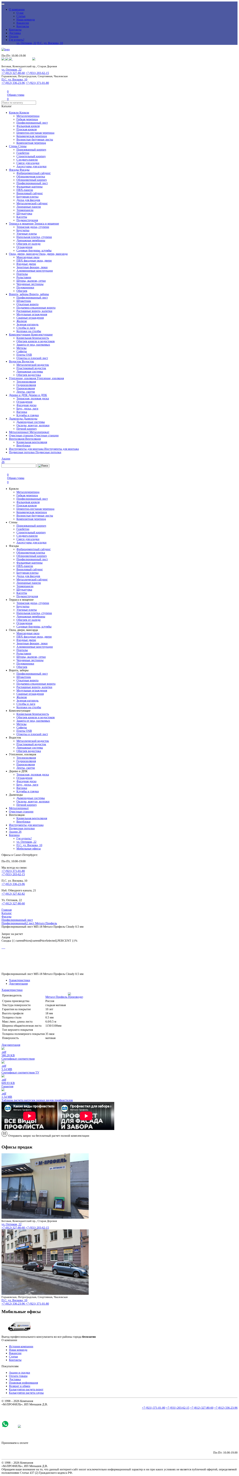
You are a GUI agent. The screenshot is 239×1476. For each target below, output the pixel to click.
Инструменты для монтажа (26, 448)
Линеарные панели (28, 206)
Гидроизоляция (26, 385)
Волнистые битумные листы (34, 139)
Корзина (14, 835)
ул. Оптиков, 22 (26, 43)
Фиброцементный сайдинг (33, 173)
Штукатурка (24, 213)
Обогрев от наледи (28, 243)
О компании (17, 9)
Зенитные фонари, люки (32, 267)
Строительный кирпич (31, 156)
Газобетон (22, 153)
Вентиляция (17, 438)
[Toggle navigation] (2, 4)
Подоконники (25, 287)
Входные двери (26, 263)
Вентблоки (23, 445)
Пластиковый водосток (31, 368)
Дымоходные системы (30, 422)
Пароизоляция (25, 388)
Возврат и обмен (19, 1386)
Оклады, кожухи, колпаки (32, 425)
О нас (20, 12)
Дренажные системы (29, 371)
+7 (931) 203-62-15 (37, 73)
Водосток (15, 361)
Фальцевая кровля (28, 126)
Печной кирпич (26, 428)
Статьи (20, 16)
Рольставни (23, 277)
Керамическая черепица (31, 136)
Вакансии (22, 22)
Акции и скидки (19, 1372)
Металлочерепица (27, 116)
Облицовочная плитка (30, 176)
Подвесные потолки (22, 452)
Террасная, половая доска (32, 398)
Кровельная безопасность (32, 337)
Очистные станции (21, 435)
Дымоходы (16, 418)
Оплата (13, 36)
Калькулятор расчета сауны (26, 1392)
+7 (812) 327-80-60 (13, 73)
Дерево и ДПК (18, 395)
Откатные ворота (27, 304)
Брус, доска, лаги (27, 408)
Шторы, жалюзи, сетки (31, 280)
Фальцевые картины (29, 186)
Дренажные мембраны (30, 240)
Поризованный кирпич (31, 149)
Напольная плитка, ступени (34, 237)
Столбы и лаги (25, 327)
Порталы (22, 274)
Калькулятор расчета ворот (26, 1389)
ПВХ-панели (24, 190)
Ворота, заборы (19, 294)
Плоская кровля (26, 129)
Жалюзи (21, 321)
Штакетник (23, 300)
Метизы (21, 348)
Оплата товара (18, 1376)
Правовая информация (23, 1382)
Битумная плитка (27, 196)
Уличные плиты (26, 233)
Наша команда (25, 19)
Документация (18, 983)
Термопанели (24, 210)
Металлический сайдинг (32, 203)
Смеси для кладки (27, 163)
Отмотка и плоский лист (32, 358)
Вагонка (21, 411)
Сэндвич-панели (27, 159)
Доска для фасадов (28, 200)
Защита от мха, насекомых (33, 344)
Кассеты (21, 216)
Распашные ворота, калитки (34, 311)
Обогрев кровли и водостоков (35, 341)
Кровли (14, 112)
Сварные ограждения (30, 317)
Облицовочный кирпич (31, 179)
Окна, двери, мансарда (24, 253)
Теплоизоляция (26, 381)
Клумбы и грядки (27, 415)
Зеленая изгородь (27, 324)
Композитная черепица (31, 142)
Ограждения (24, 247)
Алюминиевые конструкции (34, 270)
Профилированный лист (32, 122)
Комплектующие (20, 334)
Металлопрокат (19, 432)
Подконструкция (27, 220)
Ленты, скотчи (25, 391)
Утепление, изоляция (23, 378)
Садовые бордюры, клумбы (34, 250)
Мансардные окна (27, 257)
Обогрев (21, 290)
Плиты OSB (24, 354)
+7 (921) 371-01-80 (37, 82)
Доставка (15, 33)
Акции (15, 831)
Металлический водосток (32, 364)
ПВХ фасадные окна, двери (34, 260)
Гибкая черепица (27, 119)
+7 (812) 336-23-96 (13, 82)
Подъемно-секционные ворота (35, 307)
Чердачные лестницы (30, 284)
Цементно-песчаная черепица (35, 132)
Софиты (21, 351)
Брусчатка (22, 230)
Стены (13, 146)
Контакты (22, 26)
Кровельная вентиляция (31, 442)
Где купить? (16, 39)
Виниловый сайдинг (29, 193)
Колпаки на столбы (28, 331)
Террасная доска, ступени (32, 226)
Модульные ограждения (31, 314)
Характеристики (19, 980)
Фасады (14, 169)
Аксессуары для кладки (31, 166)
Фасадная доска (26, 405)
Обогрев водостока (28, 374)
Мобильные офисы (28, 848)
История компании (21, 1346)
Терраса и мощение (21, 223)
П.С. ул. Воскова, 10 (50, 43)
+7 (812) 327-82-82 (13, 893)
